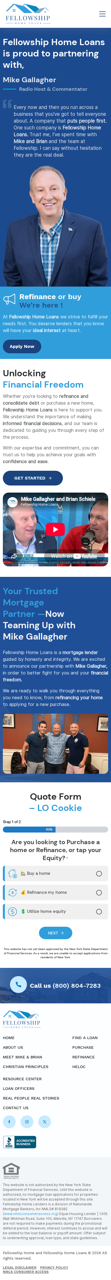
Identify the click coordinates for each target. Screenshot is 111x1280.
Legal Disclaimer (19, 1268)
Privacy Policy (54, 1268)
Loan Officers (18, 1088)
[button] (102, 14)
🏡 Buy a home (35, 873)
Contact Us (15, 1107)
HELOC (79, 1066)
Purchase (83, 1047)
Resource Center (22, 1079)
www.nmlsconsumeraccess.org (30, 1214)
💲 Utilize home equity (43, 911)
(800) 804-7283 (77, 985)
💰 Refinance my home (43, 892)
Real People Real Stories (31, 1098)
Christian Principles (25, 1066)
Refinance (83, 1057)
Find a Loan (85, 1037)
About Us (13, 1047)
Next (53, 933)
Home (9, 1037)
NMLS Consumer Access (26, 1272)
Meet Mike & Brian (22, 1057)
